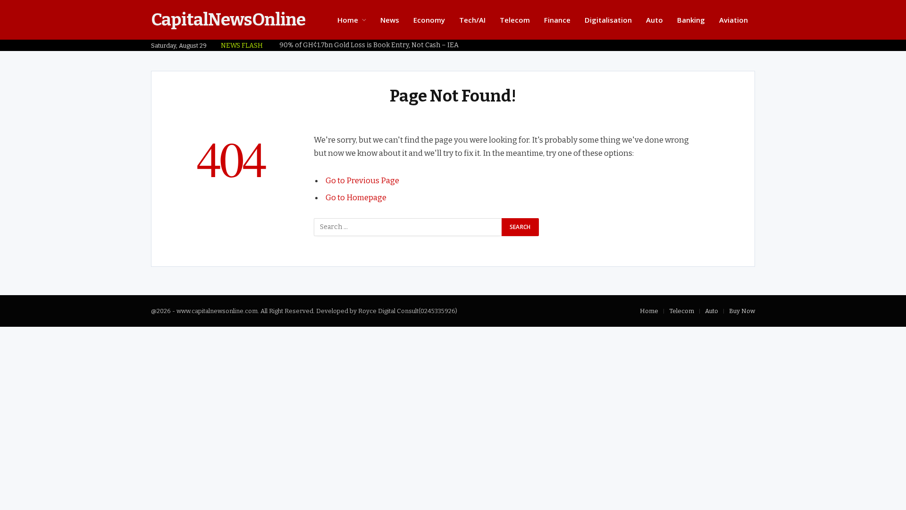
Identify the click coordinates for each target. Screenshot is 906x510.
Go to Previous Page (362, 180)
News (389, 20)
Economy (429, 20)
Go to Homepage (356, 197)
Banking (691, 20)
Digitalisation (608, 20)
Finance (557, 20)
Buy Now (742, 310)
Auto (654, 20)
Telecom (515, 20)
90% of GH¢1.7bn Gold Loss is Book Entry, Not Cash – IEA (369, 45)
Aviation (733, 20)
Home (347, 20)
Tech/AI (472, 20)
